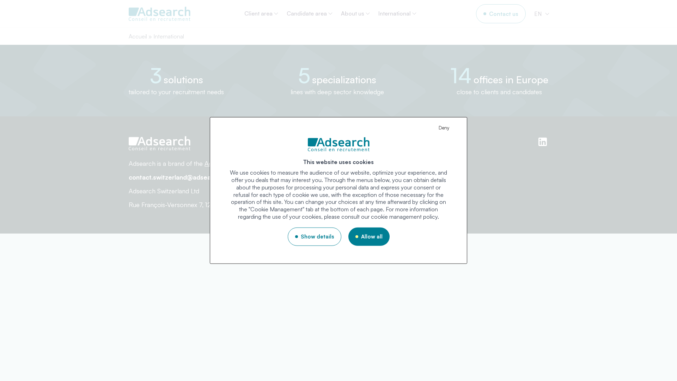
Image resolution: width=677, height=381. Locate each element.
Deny (444, 128)
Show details (317, 236)
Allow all (372, 236)
